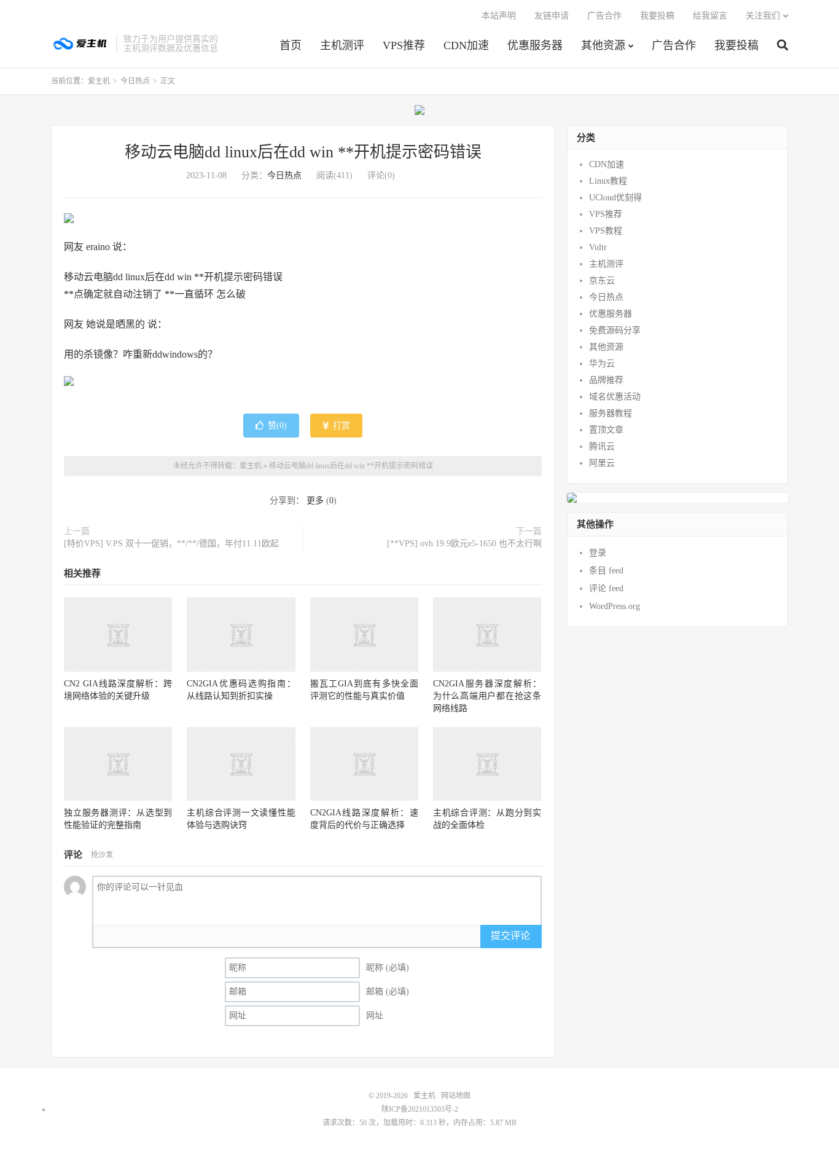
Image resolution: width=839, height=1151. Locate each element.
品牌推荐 (606, 380)
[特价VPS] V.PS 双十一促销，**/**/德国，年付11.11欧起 (171, 543)
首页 (290, 45)
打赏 (340, 425)
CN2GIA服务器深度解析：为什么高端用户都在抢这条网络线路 (487, 696)
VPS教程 (605, 230)
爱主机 (80, 43)
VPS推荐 (404, 45)
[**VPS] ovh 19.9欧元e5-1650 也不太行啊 (464, 543)
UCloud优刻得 (615, 197)
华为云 (602, 363)
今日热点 (135, 81)
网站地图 (455, 1095)
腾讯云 (602, 446)
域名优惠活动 (615, 396)
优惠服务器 (535, 45)
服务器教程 (610, 413)
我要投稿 (736, 45)
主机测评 (342, 45)
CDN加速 (466, 45)
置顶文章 (606, 429)
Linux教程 (608, 181)
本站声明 (499, 15)
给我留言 (710, 15)
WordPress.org (614, 606)
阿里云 (602, 463)
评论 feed (606, 588)
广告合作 (674, 45)
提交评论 (510, 935)
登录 (597, 552)
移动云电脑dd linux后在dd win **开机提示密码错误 (303, 152)
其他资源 (603, 45)
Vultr (598, 247)
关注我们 (763, 15)
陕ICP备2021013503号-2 (419, 1109)
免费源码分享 (615, 330)
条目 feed (606, 570)
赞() (277, 425)
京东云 (602, 280)
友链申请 (551, 15)
